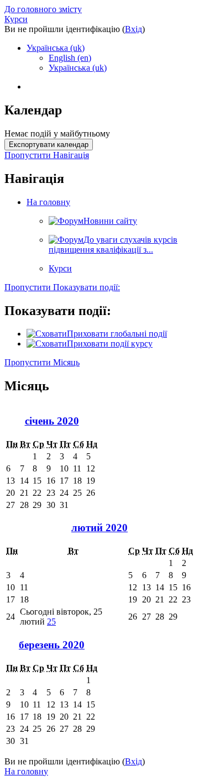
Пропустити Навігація (46, 155)
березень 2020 (52, 645)
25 (51, 621)
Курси (16, 19)
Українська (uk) (56, 48)
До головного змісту (43, 9)
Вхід (133, 29)
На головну (48, 202)
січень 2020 (52, 421)
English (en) (70, 57)
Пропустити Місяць (42, 362)
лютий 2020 (99, 527)
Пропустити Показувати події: (62, 287)
